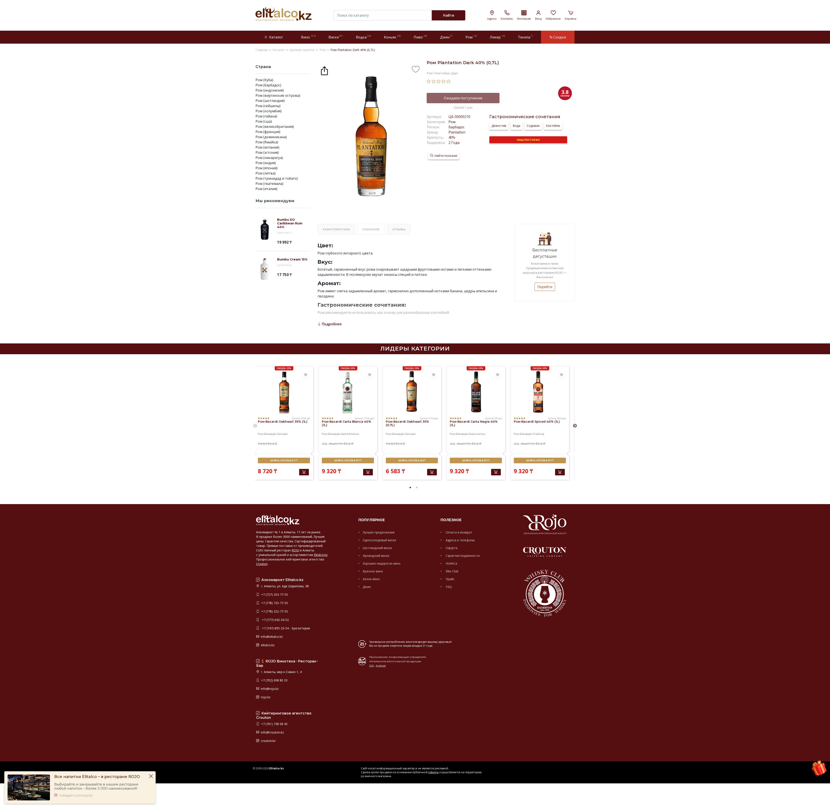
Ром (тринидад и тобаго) (276, 178)
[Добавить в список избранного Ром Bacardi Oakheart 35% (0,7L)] (433, 375)
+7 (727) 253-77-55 (274, 594)
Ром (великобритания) (274, 126)
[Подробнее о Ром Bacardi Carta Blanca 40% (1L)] (348, 392)
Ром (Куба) (264, 80)
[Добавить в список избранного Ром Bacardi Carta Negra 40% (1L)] (497, 375)
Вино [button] (308, 37)
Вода (516, 126)
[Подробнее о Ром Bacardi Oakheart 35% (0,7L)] (412, 392)
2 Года (454, 142)
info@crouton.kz (272, 732)
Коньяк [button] (392, 37)
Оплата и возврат (458, 532)
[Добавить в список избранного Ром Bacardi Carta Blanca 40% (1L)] (369, 375)
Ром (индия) (265, 162)
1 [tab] (410, 488)
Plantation (457, 132)
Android (381, 665)
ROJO (295, 550)
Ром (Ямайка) (266, 142)
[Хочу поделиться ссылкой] (324, 70)
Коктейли (553, 126)
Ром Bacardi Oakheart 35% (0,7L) (407, 423)
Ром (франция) (267, 131)
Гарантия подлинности (462, 556)
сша (324, 443)
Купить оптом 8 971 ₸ (347, 460)
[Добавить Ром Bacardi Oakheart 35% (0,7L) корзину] (432, 472)
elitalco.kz (267, 645)
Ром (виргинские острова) (277, 95)
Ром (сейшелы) (268, 105)
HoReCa (451, 563)
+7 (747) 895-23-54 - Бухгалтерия (285, 628)
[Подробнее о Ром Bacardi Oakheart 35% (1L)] (284, 392)
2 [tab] (417, 488)
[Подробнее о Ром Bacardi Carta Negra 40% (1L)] (476, 392)
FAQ (448, 587)
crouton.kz (268, 741)
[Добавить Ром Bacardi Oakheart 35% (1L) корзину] (304, 472)
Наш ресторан (528, 140)
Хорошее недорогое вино (382, 563)
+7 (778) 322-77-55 (274, 611)
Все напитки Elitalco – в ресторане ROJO (97, 777)
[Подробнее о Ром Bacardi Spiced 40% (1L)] (540, 392)
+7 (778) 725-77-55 (274, 603)
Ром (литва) (265, 173)
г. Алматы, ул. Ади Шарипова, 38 (284, 586)
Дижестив (499, 126)
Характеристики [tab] (336, 229)
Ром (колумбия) (268, 111)
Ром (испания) (267, 147)
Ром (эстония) (267, 152)
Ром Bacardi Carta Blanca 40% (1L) (346, 423)
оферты (433, 772)
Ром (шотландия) (270, 100)
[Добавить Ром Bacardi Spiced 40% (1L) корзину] (560, 472)
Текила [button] (525, 37)
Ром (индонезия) (269, 90)
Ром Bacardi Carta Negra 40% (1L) (474, 423)
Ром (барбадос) (268, 85)
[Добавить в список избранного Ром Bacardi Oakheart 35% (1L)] (305, 375)
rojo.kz (265, 697)
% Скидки (558, 37)
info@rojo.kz (269, 689)
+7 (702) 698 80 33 (273, 680)
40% (452, 137)
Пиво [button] (420, 37)
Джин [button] (446, 37)
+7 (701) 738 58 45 (273, 724)
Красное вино (373, 571)
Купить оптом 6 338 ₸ (411, 460)
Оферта (451, 548)
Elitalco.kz (320, 555)
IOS (371, 665)
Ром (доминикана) (271, 137)
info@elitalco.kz (271, 637)
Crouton (262, 564)
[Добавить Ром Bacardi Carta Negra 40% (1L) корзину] (496, 472)
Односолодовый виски (379, 540)
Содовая (533, 126)
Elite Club (451, 571)
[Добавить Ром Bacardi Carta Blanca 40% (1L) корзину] (368, 472)
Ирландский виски (376, 556)
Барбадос (456, 127)
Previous (255, 426)
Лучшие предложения (378, 532)
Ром (452, 121)
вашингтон (336, 443)
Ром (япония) (266, 168)
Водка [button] (363, 37)
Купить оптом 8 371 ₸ (283, 460)
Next (575, 426)
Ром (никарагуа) (269, 157)
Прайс (450, 579)
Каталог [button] (276, 37)
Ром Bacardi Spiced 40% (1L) (537, 422)
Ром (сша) (263, 121)
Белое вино (371, 579)
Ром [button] (471, 37)
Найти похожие (445, 156)
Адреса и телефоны (460, 540)
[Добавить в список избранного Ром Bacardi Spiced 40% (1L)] (561, 375)
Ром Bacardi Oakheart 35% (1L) (282, 422)
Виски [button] (336, 37)
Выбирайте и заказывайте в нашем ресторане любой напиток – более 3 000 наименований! (96, 786)
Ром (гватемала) (269, 183)
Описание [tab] (371, 229)
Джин (367, 587)
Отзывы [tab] (398, 229)
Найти (448, 15)
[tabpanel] (284, 423)
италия (262, 443)
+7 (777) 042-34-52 (274, 620)
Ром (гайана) (266, 116)
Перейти (544, 286)
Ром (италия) (266, 188)
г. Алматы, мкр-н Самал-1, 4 (281, 672)
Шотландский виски (377, 548)
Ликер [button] (497, 37)
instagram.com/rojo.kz (76, 795)
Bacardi (272, 443)
